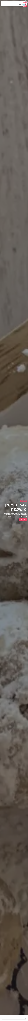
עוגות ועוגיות (23, 501)
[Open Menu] (20, 4)
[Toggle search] (2, 4)
